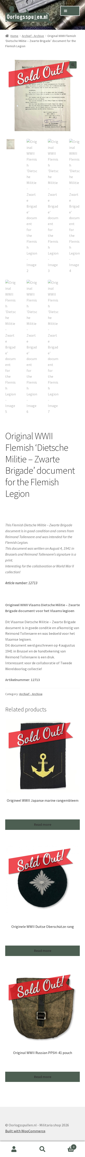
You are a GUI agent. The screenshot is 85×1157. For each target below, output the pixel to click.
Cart (65, 1145)
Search (42, 1149)
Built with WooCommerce (25, 1131)
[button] (73, 65)
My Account (14, 1149)
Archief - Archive (33, 36)
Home (14, 36)
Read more (42, 824)
